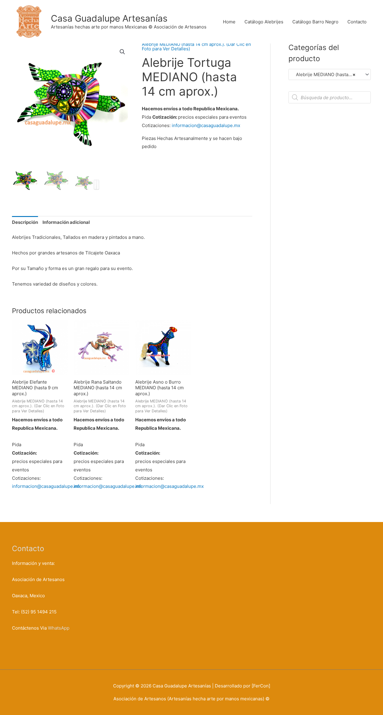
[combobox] (329, 74)
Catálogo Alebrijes (263, 22)
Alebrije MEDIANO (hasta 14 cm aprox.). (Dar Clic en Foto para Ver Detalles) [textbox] (326, 74)
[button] (122, 51)
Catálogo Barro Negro (315, 22)
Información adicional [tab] (66, 222)
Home (229, 22)
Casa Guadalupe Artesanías (109, 18)
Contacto (357, 22)
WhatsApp (58, 628)
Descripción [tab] (25, 222)
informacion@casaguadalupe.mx (206, 125)
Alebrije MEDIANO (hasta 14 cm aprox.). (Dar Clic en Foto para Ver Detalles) (196, 46)
